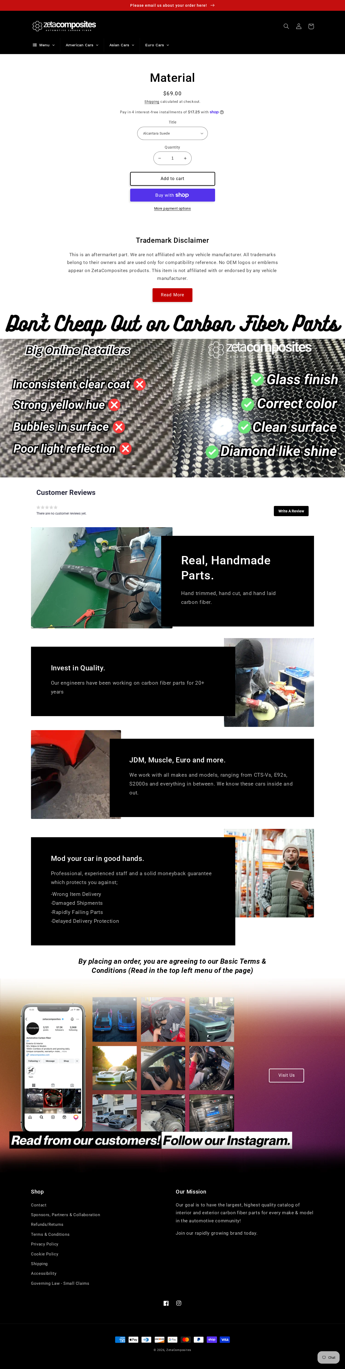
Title (172, 122)
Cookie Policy (44, 1254)
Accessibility (43, 1273)
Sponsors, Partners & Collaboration (65, 1214)
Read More (172, 294)
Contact (38, 1205)
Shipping (151, 102)
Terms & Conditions (50, 1234)
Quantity (172, 147)
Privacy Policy (44, 1244)
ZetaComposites (178, 1350)
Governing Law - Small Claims (60, 1283)
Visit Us (286, 1075)
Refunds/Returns (47, 1224)
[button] (286, 26)
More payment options (172, 208)
